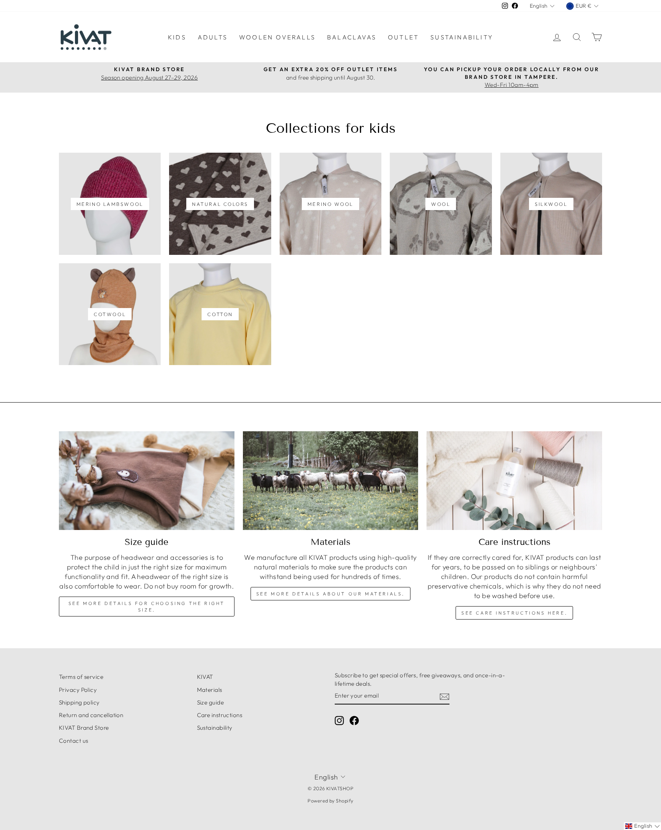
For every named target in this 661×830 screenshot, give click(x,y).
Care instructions (220, 715)
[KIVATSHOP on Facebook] (354, 720)
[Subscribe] (444, 696)
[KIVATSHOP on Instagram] (339, 720)
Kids (177, 37)
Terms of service (81, 676)
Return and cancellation (91, 715)
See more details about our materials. (330, 594)
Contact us (73, 740)
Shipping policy (79, 702)
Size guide (210, 702)
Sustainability (461, 37)
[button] (642, 826)
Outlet (403, 37)
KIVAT (205, 676)
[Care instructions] (514, 480)
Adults (213, 37)
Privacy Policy (78, 689)
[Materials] (330, 480)
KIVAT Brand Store (84, 727)
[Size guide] (146, 480)
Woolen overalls (277, 37)
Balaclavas (351, 37)
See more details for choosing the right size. (146, 606)
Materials (209, 689)
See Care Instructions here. (514, 613)
